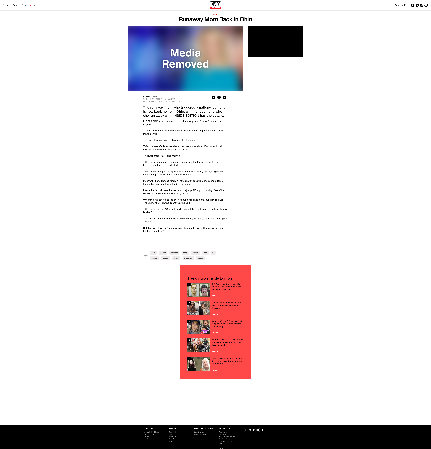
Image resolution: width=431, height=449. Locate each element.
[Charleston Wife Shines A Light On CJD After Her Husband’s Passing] (215, 308)
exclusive (188, 258)
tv (213, 253)
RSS (170, 441)
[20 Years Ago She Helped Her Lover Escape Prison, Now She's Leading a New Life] (215, 290)
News (5, 5)
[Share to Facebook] (214, 97)
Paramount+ (223, 432)
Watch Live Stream (200, 434)
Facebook (172, 432)
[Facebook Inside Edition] (412, 5)
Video (24, 5)
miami (176, 258)
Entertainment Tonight (227, 437)
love (205, 253)
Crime (16, 5)
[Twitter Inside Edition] (417, 5)
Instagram (172, 437)
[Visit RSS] (262, 430)
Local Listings (199, 432)
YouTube (172, 439)
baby (185, 253)
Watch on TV (401, 5)
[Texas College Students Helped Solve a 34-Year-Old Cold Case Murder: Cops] (215, 364)
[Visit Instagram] (254, 430)
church (154, 258)
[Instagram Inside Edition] (421, 5)
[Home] (215, 5)
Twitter (171, 434)
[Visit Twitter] (250, 430)
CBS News (223, 434)
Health (215, 314)
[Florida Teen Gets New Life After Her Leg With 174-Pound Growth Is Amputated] (215, 345)
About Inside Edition (151, 432)
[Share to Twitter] (219, 97)
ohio (153, 253)
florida (200, 258)
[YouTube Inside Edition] (426, 5)
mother (165, 258)
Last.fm (221, 446)
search (195, 253)
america (174, 253)
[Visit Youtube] (258, 430)
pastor (163, 253)
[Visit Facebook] (246, 430)
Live (34, 5)
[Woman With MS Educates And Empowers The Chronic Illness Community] (215, 327)
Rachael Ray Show (225, 441)
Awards (147, 437)
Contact (147, 439)
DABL (221, 443)
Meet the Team (149, 434)
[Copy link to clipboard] (224, 97)
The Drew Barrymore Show (228, 439)
